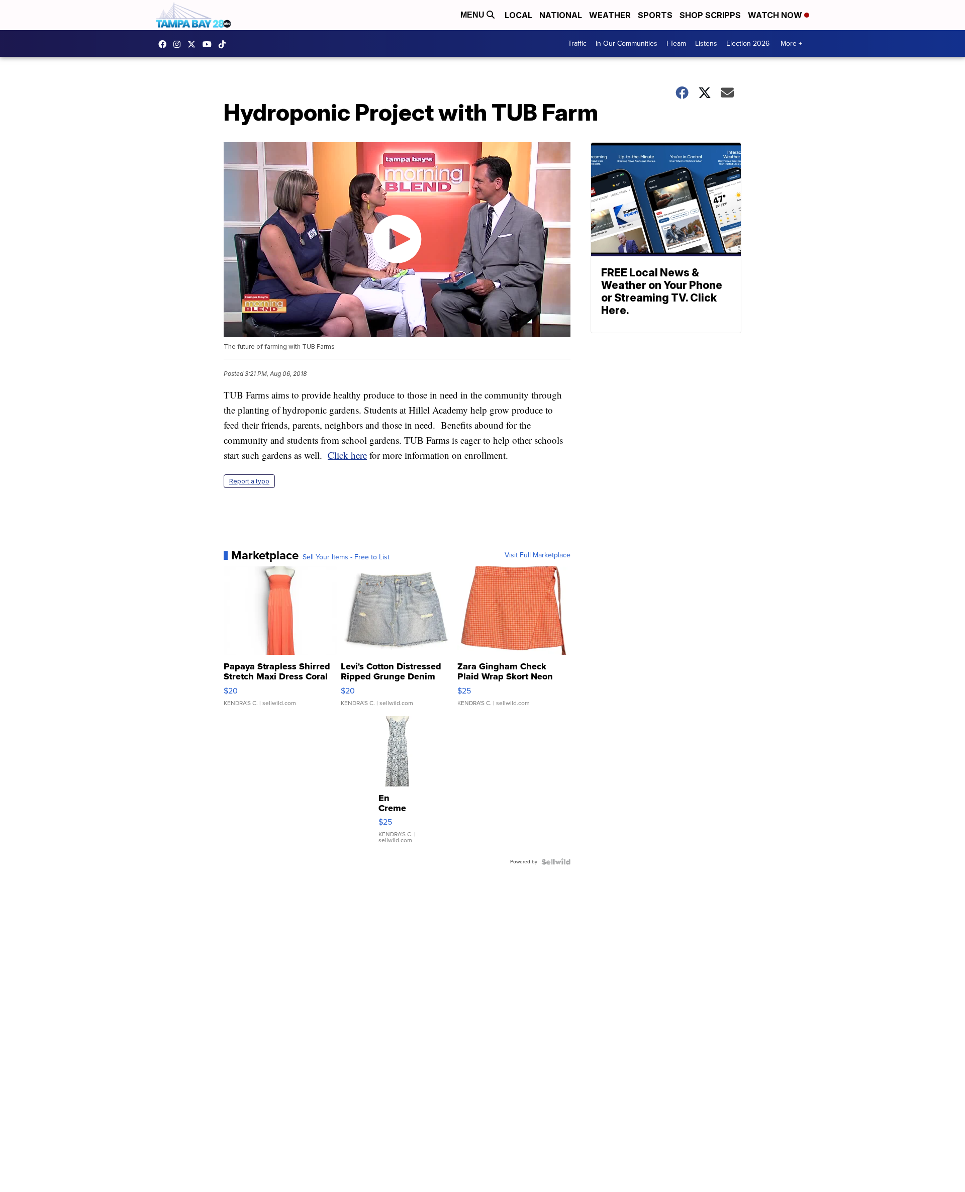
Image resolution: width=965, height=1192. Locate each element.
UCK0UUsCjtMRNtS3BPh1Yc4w (210, 44)
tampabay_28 (179, 44)
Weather (610, 15)
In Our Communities (626, 43)
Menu (473, 15)
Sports (655, 15)
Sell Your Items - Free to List (346, 557)
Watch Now (776, 15)
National (560, 15)
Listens (706, 43)
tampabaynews (164, 44)
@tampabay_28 (225, 44)
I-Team (676, 43)
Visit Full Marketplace (537, 555)
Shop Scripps (710, 15)
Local (518, 15)
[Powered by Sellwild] (555, 861)
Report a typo (249, 481)
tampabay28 (194, 44)
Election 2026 (747, 43)
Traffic (577, 43)
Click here (347, 455)
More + (791, 43)
